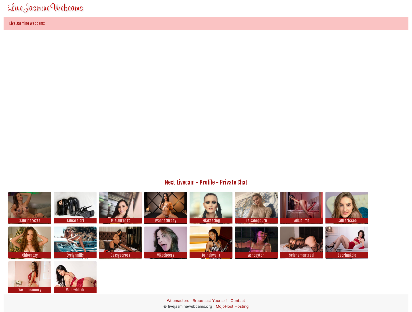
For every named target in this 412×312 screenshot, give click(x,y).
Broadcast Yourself (210, 300)
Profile (207, 182)
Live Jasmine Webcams (27, 23)
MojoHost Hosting (232, 306)
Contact (238, 300)
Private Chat (233, 182)
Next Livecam (180, 182)
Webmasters (178, 300)
